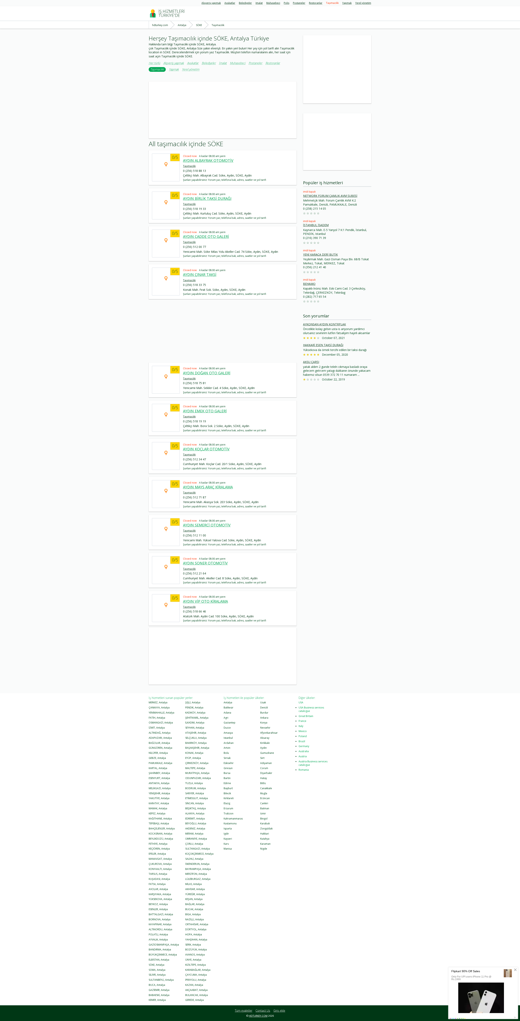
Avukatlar (229, 3)
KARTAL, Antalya (158, 768)
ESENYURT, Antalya (159, 778)
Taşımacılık (332, 3)
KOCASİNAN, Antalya (160, 833)
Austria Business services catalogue (313, 763)
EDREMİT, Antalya (195, 818)
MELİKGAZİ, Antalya (160, 788)
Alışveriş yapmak (211, 3)
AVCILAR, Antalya (158, 889)
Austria (303, 756)
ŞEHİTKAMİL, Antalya (196, 717)
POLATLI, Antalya (158, 934)
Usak (263, 702)
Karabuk (265, 823)
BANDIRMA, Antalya (160, 949)
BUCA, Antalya (157, 985)
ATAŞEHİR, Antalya (195, 732)
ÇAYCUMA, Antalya (196, 974)
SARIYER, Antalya (194, 793)
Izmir (263, 813)
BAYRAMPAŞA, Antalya (198, 869)
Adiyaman (266, 763)
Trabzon (228, 813)
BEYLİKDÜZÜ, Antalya (161, 838)
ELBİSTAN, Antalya (159, 959)
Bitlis (263, 783)
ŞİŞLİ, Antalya (192, 702)
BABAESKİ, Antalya (159, 995)
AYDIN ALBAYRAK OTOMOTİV (208, 160)
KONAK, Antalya (194, 753)
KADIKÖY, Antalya (195, 712)
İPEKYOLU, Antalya (195, 980)
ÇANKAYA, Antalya (159, 707)
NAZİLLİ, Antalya (194, 919)
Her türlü (154, 63)
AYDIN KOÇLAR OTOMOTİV (206, 449)
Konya (263, 722)
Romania (304, 769)
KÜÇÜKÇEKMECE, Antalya (199, 853)
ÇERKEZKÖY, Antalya (196, 763)
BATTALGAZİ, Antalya (161, 914)
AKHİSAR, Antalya (195, 889)
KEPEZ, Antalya (157, 813)
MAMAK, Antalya (158, 808)
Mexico (303, 731)
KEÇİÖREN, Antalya (159, 848)
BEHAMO (309, 284)
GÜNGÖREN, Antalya (160, 748)
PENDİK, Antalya (194, 707)
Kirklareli (229, 798)
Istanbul (228, 738)
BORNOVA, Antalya (159, 919)
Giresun (228, 768)
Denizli (264, 707)
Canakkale (266, 788)
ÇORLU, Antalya (194, 844)
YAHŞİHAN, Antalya (196, 939)
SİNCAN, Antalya (194, 803)
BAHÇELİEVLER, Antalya (162, 828)
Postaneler (299, 3)
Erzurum (228, 808)
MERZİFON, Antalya (196, 874)
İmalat (259, 3)
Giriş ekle (279, 1010)
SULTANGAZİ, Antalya (197, 848)
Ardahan (229, 743)
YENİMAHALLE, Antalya (161, 712)
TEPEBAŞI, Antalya (159, 823)
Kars (226, 844)
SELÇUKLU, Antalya (196, 738)
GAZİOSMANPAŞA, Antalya (164, 944)
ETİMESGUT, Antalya (196, 798)
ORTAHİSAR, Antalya (196, 924)
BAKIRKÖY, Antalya (196, 743)
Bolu (226, 753)
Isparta (228, 828)
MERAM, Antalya (194, 833)
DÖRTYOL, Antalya (195, 929)
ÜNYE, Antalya (193, 959)
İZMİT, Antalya (157, 727)
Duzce (227, 727)
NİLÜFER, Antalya (158, 753)
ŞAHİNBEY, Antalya (159, 773)
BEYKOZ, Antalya (158, 904)
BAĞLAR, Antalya (194, 904)
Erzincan (265, 798)
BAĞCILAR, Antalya (159, 743)
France (302, 721)
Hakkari (264, 833)
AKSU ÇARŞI (311, 362)
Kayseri (228, 838)
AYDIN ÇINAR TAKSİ (199, 274)
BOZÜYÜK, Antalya (196, 949)
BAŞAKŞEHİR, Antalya (197, 748)
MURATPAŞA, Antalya (197, 773)
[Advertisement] (223, 110)
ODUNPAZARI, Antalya (198, 778)
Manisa (228, 848)
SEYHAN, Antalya (194, 727)
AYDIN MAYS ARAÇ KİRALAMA (208, 487)
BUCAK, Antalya (194, 909)
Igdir (226, 833)
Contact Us (263, 1010)
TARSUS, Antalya (158, 874)
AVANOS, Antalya (195, 954)
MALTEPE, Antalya (195, 768)
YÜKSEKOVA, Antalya (160, 899)
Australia (304, 751)
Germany (304, 746)
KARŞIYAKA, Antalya (160, 894)
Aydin (263, 748)
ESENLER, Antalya (158, 909)
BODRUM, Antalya (195, 788)
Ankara (264, 717)
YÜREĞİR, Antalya (195, 894)
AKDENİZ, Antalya (195, 828)
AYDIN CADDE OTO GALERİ (206, 236)
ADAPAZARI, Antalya (160, 738)
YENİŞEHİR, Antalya (159, 793)
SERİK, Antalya (193, 944)
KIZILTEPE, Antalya (195, 965)
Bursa (227, 773)
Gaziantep (229, 722)
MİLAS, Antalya (193, 884)
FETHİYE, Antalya (158, 844)
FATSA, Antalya (157, 884)
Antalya (228, 702)
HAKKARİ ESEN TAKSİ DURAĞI (323, 345)
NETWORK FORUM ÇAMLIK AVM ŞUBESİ (330, 196)
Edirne (227, 783)
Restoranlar (315, 3)
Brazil (302, 741)
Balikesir (228, 707)
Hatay (263, 778)
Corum (264, 768)
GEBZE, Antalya (157, 758)
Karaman (265, 844)
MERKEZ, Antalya (158, 702)
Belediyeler (245, 3)
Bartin (227, 778)
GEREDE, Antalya (194, 1000)
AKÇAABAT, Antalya (196, 990)
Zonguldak (266, 828)
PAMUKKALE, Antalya (160, 763)
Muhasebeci (273, 3)
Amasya (228, 732)
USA (301, 702)
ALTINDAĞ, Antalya (159, 732)
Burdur (264, 712)
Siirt (262, 758)
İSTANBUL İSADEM (316, 225)
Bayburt (228, 788)
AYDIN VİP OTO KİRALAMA (205, 601)
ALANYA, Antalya (194, 813)
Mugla (263, 793)
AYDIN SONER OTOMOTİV (205, 563)
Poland (303, 736)
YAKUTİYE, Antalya (159, 798)
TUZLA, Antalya (194, 783)
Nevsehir (265, 727)
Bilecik (227, 793)
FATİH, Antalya (157, 717)
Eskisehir (229, 763)
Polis (286, 3)
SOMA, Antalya (157, 970)
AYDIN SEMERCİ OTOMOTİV (207, 525)
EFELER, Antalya (157, 853)
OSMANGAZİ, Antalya (161, 722)
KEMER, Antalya (157, 1000)
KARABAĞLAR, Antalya (197, 970)
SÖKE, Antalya (156, 965)
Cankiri (264, 803)
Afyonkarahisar (269, 732)
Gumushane (267, 753)
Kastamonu (230, 823)
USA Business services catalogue (311, 709)
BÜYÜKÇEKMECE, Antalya (163, 954)
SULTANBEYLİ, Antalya (161, 980)
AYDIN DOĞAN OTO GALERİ (206, 372)
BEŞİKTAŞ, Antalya (195, 808)
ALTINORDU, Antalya (160, 929)
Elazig (227, 803)
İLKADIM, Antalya (194, 722)
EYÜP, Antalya (193, 758)
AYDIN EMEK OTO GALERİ (205, 411)
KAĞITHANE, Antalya (160, 818)
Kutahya (264, 838)
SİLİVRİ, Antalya (157, 974)
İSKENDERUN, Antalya (197, 864)
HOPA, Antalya (193, 934)
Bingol (264, 818)
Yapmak (347, 3)
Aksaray (264, 738)
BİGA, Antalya (193, 914)
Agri (226, 717)
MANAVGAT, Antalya (160, 859)
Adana (227, 712)
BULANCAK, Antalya (196, 995)
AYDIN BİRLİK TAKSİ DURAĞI (207, 198)
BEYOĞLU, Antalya (195, 823)
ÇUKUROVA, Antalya (160, 864)
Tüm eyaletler (243, 1010)
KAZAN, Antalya (194, 985)
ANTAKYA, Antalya (159, 783)
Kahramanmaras (233, 818)
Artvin (227, 748)
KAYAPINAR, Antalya (160, 924)
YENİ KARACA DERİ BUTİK (320, 254)
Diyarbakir (266, 773)
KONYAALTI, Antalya (160, 869)
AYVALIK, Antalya (158, 939)
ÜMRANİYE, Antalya (196, 838)
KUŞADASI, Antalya (159, 879)
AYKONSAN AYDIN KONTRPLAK (324, 324)
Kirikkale (265, 743)
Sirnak (227, 758)
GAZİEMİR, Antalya (159, 990)
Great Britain (306, 716)
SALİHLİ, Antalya (194, 859)
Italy (301, 726)
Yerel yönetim (363, 3)
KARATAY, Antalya (159, 803)
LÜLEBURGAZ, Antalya (197, 879)
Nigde (263, 848)
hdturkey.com (258, 1016)
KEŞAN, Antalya (194, 899)
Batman (264, 808)
